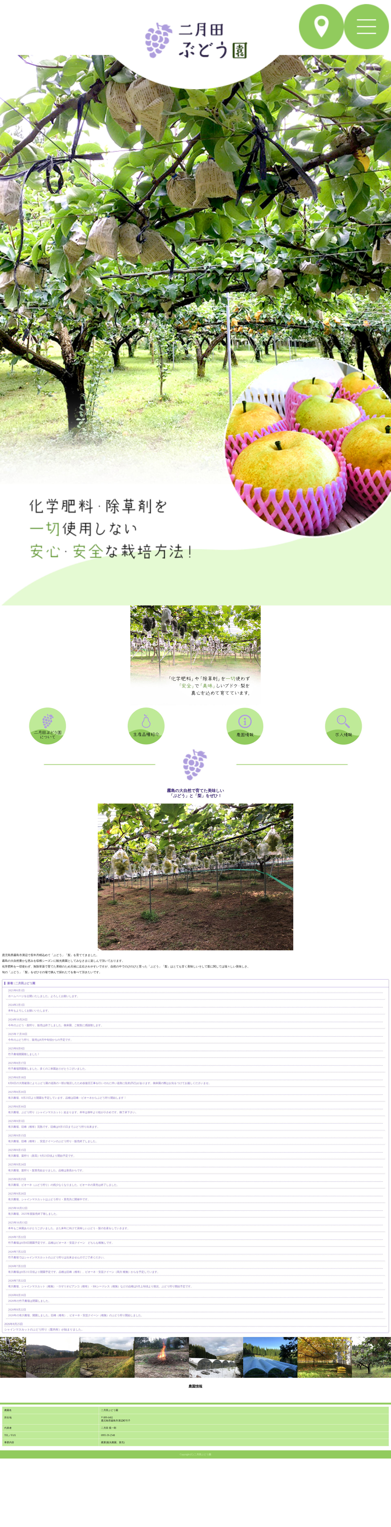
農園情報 (195, 1386)
